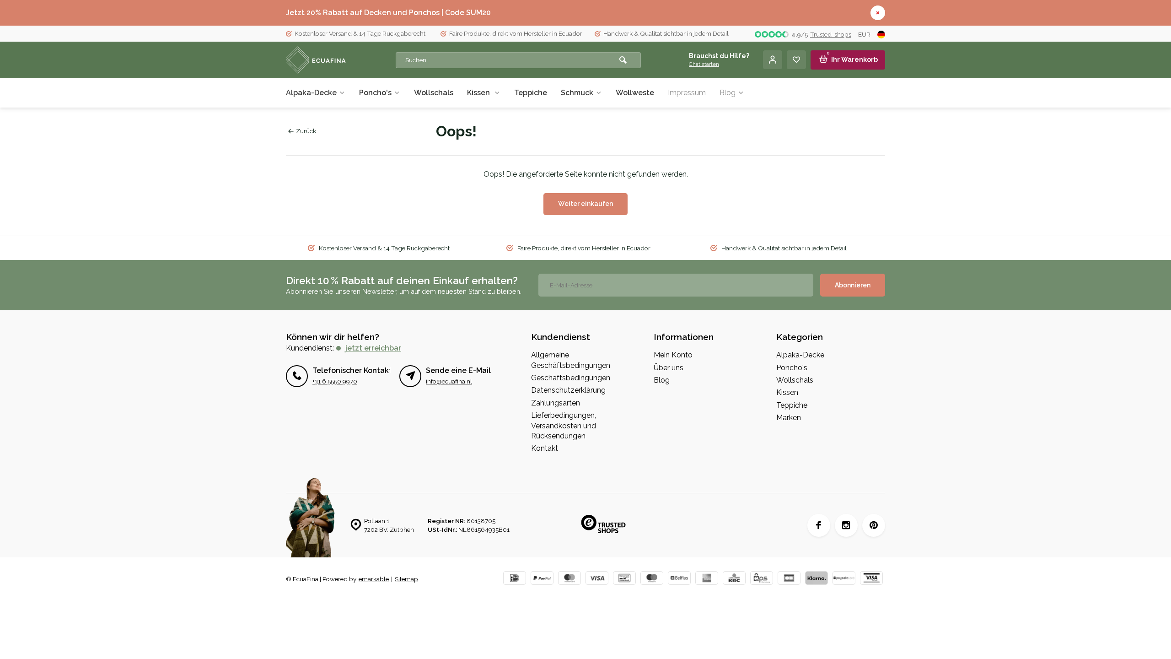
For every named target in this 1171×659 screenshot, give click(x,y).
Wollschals (433, 92)
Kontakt (544, 448)
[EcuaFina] (341, 60)
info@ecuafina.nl (449, 381)
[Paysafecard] (844, 579)
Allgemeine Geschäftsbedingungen (570, 360)
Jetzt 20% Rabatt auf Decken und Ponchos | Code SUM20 (388, 12)
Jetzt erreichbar (373, 348)
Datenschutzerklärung (568, 390)
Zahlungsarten (555, 403)
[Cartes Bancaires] (789, 579)
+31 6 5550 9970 (334, 381)
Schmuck (577, 92)
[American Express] (706, 579)
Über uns (668, 367)
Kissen (479, 92)
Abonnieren (852, 285)
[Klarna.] (816, 579)
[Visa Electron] (871, 579)
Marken (788, 417)
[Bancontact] (624, 579)
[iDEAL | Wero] (514, 579)
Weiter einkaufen (585, 203)
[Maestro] (651, 579)
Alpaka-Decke (311, 92)
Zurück (306, 131)
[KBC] (734, 579)
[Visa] (597, 579)
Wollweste (635, 92)
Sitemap (406, 579)
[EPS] (761, 579)
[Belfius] (679, 579)
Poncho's (375, 92)
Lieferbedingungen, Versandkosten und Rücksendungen (563, 425)
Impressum (687, 92)
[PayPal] (542, 579)
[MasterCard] (569, 579)
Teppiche (530, 92)
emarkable (374, 579)
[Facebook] (818, 525)
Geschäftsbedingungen (570, 377)
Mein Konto (673, 355)
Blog (728, 92)
